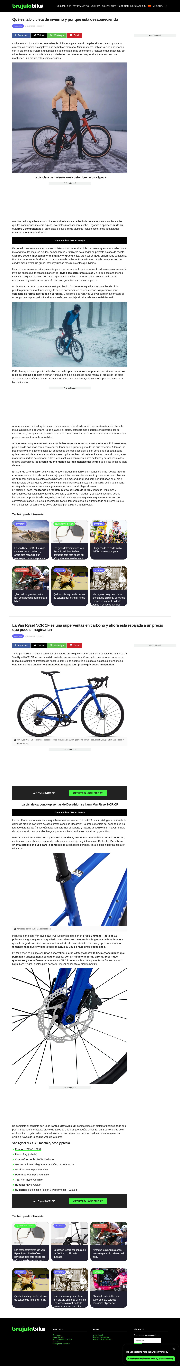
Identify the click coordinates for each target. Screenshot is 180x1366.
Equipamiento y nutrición (115, 6)
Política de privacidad (102, 1339)
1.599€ (28, 1149)
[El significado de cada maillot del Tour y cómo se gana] (108, 542)
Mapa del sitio (58, 1337)
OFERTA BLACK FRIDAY (88, 793)
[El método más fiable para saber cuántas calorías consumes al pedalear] (108, 1290)
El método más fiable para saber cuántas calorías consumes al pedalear (106, 1300)
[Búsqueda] (165, 6)
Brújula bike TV (138, 6)
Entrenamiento (81, 6)
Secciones (57, 1335)
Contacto (56, 1341)
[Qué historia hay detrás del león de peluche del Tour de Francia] (69, 589)
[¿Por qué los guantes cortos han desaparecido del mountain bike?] (30, 589)
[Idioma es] (149, 6)
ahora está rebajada (59, 664)
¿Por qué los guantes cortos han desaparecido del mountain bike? (30, 598)
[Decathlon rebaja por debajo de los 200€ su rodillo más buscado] (69, 1244)
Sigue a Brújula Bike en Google (70, 240)
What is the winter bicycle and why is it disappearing (150, 1359)
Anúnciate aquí (70, 183)
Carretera (18, 26)
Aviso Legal (98, 1335)
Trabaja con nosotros (61, 1344)
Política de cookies (101, 1337)
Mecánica (95, 6)
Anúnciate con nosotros (62, 1339)
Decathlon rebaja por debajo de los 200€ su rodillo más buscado (69, 1253)
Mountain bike (64, 6)
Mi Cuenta (158, 6)
